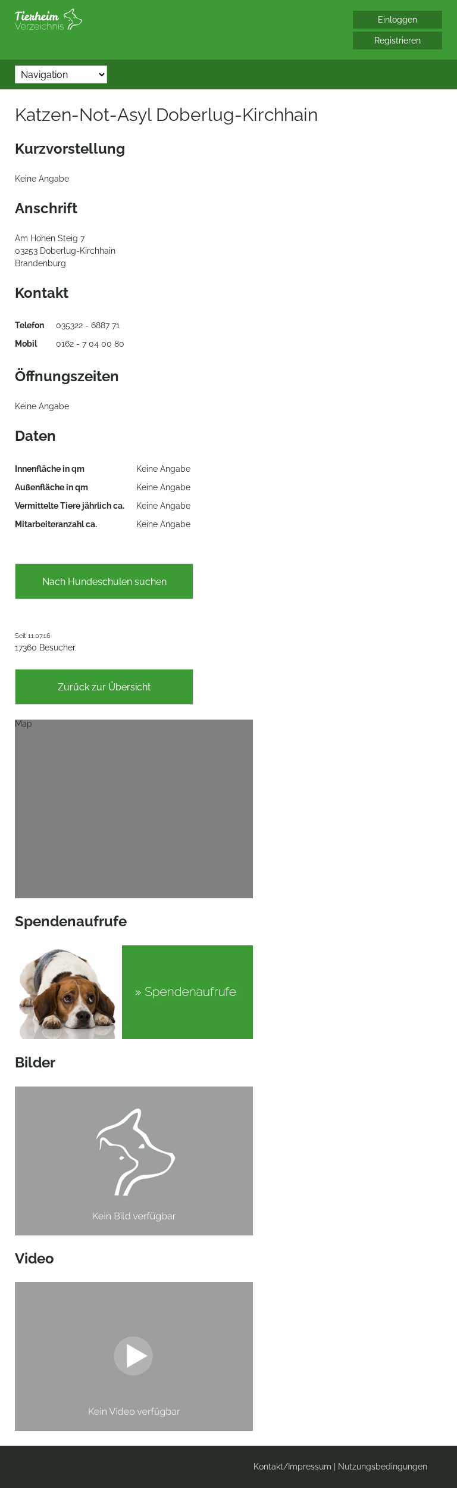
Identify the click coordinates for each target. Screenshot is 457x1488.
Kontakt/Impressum (292, 1466)
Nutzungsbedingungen (382, 1466)
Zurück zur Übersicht (104, 687)
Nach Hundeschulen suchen (104, 581)
